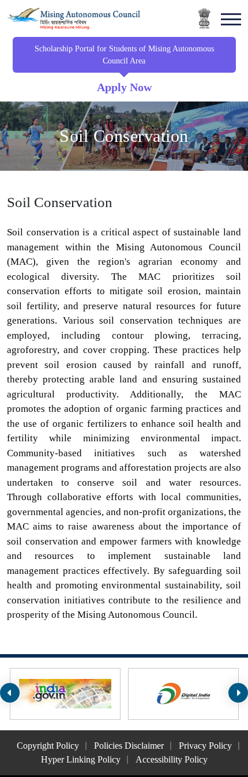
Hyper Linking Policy (81, 759)
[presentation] (10, 693)
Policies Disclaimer (129, 745)
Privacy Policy (205, 745)
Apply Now (124, 87)
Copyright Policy (48, 745)
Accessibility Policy (172, 759)
